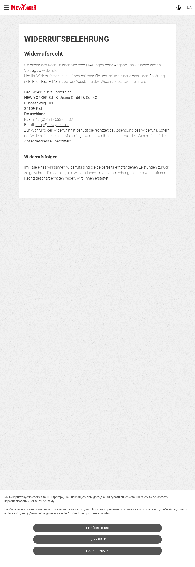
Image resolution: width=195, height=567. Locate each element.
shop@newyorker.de (52, 124)
